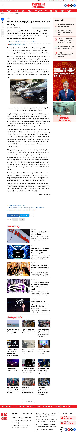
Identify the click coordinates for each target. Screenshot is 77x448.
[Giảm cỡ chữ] (2, 36)
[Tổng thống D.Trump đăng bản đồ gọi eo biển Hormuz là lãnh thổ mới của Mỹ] (44, 363)
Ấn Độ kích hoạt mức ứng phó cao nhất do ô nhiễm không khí (65, 54)
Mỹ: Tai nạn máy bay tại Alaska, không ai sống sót (28, 351)
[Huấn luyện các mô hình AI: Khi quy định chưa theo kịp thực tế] (18, 252)
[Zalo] (74, 5)
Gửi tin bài (66, 0)
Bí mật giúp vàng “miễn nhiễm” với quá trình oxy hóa (40, 267)
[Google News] (40, 28)
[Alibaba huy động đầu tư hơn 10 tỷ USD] (18, 236)
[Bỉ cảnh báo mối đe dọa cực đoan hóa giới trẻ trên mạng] (44, 344)
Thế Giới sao (62, 11)
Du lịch (51, 11)
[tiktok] (71, 5)
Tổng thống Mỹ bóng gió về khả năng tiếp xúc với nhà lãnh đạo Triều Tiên (12, 390)
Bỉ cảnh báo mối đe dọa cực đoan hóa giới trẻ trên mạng (44, 351)
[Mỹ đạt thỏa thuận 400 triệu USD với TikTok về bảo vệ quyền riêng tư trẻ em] (13, 344)
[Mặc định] (2, 33)
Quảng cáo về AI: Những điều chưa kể (12, 369)
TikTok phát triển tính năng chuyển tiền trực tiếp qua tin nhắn (28, 370)
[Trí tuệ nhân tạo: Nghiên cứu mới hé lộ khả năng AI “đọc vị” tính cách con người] (18, 286)
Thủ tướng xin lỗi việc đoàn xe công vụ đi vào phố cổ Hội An (23, 42)
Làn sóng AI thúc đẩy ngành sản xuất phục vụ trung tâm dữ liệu (40, 304)
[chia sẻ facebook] (2, 22)
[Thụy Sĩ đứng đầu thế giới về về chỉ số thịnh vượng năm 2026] (13, 323)
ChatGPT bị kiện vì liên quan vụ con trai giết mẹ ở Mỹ (65, 32)
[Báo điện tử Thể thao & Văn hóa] (38, 5)
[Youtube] (72, 0)
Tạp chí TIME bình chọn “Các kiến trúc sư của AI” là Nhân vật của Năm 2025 (66, 40)
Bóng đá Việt (30, 11)
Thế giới (17, 13)
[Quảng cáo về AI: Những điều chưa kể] (13, 363)
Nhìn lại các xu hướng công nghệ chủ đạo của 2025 (66, 47)
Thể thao (23, 11)
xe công (15, 219)
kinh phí (22, 219)
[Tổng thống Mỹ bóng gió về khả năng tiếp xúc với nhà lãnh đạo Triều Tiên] (13, 382)
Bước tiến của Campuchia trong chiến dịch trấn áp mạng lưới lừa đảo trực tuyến (43, 391)
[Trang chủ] (2, 10)
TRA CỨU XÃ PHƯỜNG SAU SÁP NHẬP (54, 0)
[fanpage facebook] (65, 5)
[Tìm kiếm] (2, 5)
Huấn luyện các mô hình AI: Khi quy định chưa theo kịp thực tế (40, 251)
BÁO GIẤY (42, 0)
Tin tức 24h (16, 11)
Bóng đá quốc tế (38, 11)
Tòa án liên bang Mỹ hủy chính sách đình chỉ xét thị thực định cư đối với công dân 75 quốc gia (43, 332)
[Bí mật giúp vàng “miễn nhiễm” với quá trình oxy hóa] (18, 269)
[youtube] (68, 5)
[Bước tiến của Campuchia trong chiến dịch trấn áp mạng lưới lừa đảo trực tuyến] (44, 382)
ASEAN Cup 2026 (8, 11)
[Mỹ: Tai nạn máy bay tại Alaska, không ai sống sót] (28, 344)
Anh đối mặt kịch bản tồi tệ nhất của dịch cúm (66, 25)
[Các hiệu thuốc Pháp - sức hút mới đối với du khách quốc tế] (28, 323)
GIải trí (56, 11)
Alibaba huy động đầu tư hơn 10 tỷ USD (40, 233)
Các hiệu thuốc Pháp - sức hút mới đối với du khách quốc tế (28, 330)
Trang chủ (3, 13)
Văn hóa (46, 11)
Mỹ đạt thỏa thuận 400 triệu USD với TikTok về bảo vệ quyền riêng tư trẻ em (13, 352)
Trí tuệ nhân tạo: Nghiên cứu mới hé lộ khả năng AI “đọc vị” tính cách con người (40, 285)
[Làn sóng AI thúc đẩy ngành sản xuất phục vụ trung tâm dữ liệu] (18, 305)
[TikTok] (75, 0)
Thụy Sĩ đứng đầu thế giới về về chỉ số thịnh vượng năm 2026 (13, 330)
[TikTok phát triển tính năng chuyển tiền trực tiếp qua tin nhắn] (28, 363)
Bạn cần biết (69, 11)
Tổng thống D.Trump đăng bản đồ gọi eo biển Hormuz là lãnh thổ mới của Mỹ (43, 371)
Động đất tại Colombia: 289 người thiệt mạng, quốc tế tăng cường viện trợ (28, 390)
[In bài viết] (2, 26)
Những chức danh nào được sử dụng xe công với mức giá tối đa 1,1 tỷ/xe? (26, 207)
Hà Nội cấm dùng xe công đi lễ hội (17, 44)
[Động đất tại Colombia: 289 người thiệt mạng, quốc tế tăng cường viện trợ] (28, 382)
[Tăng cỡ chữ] (2, 30)
